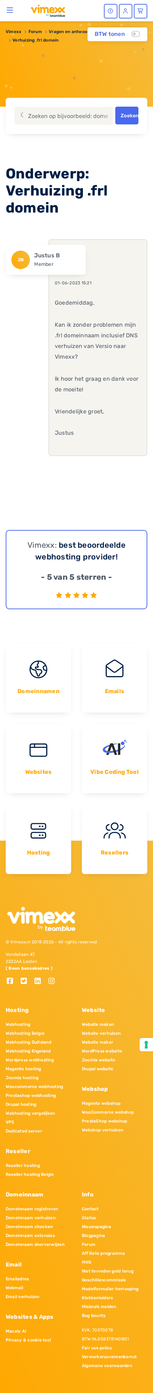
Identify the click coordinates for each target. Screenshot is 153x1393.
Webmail (14, 1287)
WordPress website (102, 1051)
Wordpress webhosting (30, 1059)
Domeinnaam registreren (32, 1208)
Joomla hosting (22, 1077)
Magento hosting (23, 1068)
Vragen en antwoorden (73, 31)
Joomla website (98, 1059)
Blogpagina (93, 1235)
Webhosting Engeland (28, 1051)
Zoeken (129, 116)
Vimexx (13, 31)
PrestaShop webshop (104, 1121)
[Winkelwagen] (140, 11)
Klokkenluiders (97, 1297)
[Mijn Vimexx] (125, 11)
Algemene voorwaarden (107, 1365)
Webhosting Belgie (25, 1033)
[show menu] (10, 10)
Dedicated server (24, 1131)
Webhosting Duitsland (28, 1042)
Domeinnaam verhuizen (31, 1217)
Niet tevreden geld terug (107, 1271)
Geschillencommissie (104, 1279)
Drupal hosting (21, 1104)
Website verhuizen (101, 1033)
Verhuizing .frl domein (35, 40)
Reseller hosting (23, 1165)
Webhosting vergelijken (30, 1113)
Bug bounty (94, 1315)
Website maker (97, 1042)
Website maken (98, 1024)
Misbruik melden (99, 1306)
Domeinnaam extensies (30, 1235)
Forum (35, 31)
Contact (90, 1208)
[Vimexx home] (45, 10)
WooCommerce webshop (108, 1112)
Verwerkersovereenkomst (109, 1356)
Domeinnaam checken (29, 1226)
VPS (10, 1122)
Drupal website (97, 1068)
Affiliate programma (103, 1253)
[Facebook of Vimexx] (13, 981)
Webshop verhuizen (102, 1129)
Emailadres (17, 1278)
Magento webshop (101, 1103)
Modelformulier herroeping (110, 1288)
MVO (86, 1262)
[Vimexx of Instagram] (53, 981)
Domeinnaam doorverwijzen (35, 1244)
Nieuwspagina (96, 1226)
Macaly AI (16, 1331)
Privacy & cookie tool (28, 1340)
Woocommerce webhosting (34, 1086)
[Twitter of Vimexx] (26, 981)
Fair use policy (97, 1347)
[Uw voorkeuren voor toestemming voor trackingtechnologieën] (146, 1044)
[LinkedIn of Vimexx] (40, 981)
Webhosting (18, 1024)
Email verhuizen (22, 1296)
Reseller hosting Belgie (30, 1174)
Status (89, 1217)
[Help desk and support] (110, 11)
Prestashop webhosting (31, 1095)
